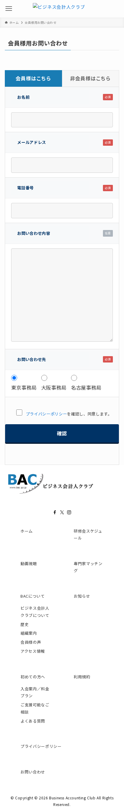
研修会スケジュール (88, 534)
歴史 (24, 624)
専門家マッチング (88, 567)
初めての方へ (32, 677)
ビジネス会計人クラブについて (34, 611)
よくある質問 (32, 721)
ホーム (26, 531)
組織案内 (28, 633)
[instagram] (69, 512)
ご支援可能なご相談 (34, 708)
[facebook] (54, 512)
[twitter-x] (62, 512)
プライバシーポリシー (46, 414)
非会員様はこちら (90, 78)
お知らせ (82, 596)
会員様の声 (30, 642)
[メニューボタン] (8, 8)
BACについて (32, 596)
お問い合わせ (32, 772)
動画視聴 (28, 563)
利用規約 (82, 677)
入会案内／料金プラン (34, 692)
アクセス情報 (32, 651)
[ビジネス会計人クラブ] (59, 8)
